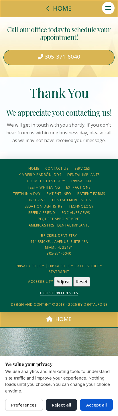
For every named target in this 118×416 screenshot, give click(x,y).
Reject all (61, 405)
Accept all (96, 405)
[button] (108, 8)
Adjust (63, 281)
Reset (82, 281)
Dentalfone (95, 304)
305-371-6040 (61, 56)
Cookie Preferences (59, 293)
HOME (63, 319)
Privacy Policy (30, 266)
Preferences (24, 405)
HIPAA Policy (60, 266)
